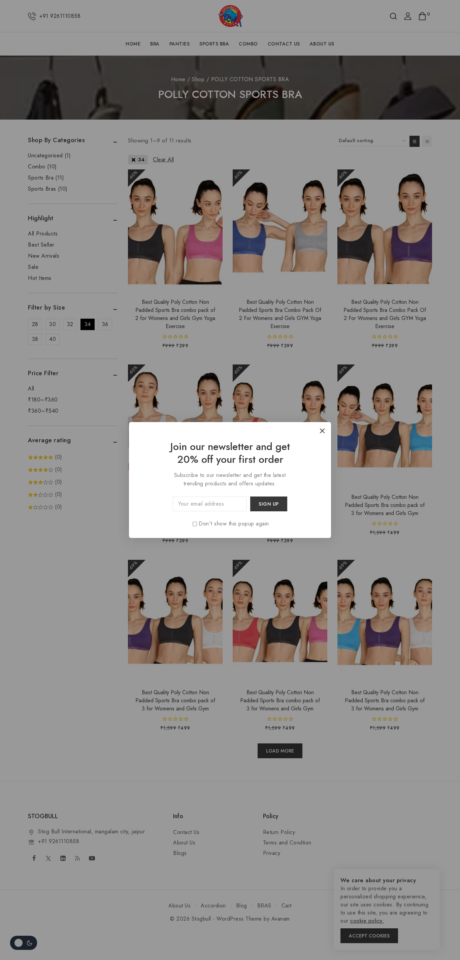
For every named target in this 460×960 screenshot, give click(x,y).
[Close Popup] (322, 430)
